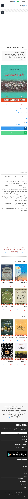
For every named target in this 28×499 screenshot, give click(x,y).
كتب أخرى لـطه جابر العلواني (20, 261)
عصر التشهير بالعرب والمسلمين (21, 338)
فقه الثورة (10, 362)
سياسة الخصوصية (23, 482)
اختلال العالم (24, 362)
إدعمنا (24, 442)
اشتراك (3, 433)
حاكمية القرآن (23, 307)
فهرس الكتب (24, 487)
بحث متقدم (12, 1)
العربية (21, 108)
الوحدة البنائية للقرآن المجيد (7, 307)
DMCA (25, 476)
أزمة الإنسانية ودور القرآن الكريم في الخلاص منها (7, 283)
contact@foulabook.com (20, 445)
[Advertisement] (14, 30)
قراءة (12, 133)
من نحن (25, 473)
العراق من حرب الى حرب (7, 338)
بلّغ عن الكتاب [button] (18, 253)
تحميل (12, 128)
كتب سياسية (18, 110)
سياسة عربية (19, 112)
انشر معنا (24, 439)
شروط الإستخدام (23, 484)
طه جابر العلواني (18, 124)
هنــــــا (9, 418)
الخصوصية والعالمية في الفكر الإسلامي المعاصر (21, 283)
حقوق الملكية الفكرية (22, 479)
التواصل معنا (7, 253)
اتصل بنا (24, 436)
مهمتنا (23, 1)
